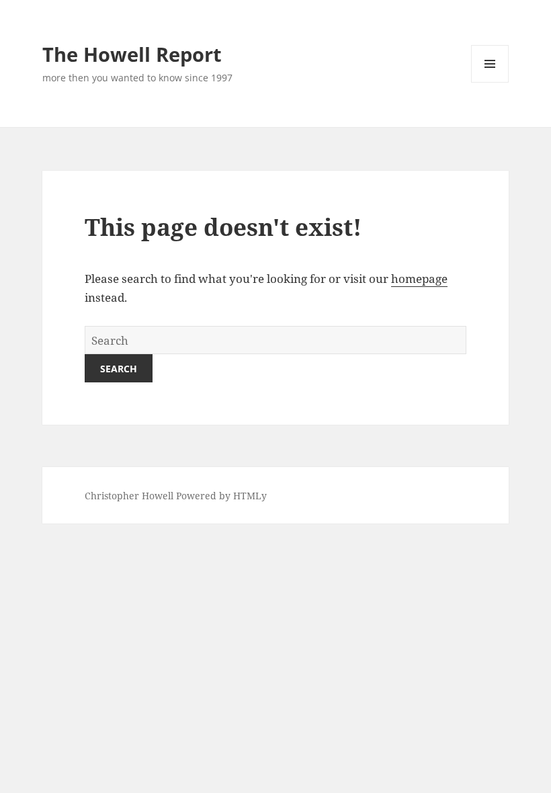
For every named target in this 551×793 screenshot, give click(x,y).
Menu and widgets (490, 82)
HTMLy (250, 495)
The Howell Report (132, 54)
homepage (419, 278)
